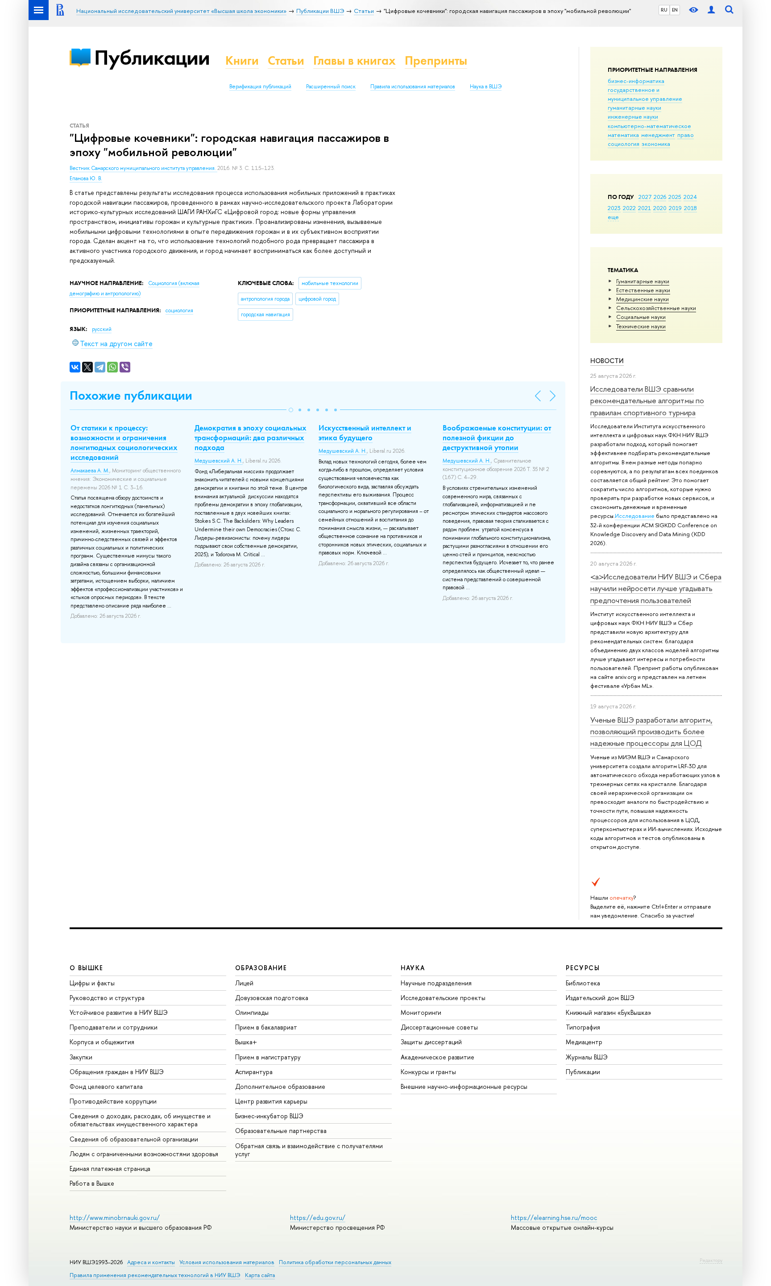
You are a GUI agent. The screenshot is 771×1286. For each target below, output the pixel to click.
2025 (674, 197)
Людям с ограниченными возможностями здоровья (144, 1154)
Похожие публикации (131, 395)
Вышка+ (246, 1042)
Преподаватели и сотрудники (114, 1027)
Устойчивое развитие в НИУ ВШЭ (119, 1012)
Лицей (244, 983)
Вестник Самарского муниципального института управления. (143, 168)
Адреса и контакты (151, 1262)
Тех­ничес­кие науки (641, 326)
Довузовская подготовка (271, 997)
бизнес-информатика (636, 81)
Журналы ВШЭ (587, 1057)
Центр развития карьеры (271, 1101)
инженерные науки (633, 116)
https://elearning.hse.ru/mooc (554, 1217)
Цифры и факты (92, 983)
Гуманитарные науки (642, 281)
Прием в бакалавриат (266, 1027)
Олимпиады (252, 1012)
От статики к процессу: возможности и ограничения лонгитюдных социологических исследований (124, 442)
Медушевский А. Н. (219, 460)
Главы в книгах (354, 60)
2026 (660, 197)
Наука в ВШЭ (486, 86)
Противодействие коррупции (113, 1101)
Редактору (711, 1260)
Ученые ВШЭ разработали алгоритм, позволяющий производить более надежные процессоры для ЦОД (651, 731)
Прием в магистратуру (268, 1057)
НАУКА (413, 967)
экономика (656, 144)
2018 (690, 208)
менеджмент (658, 135)
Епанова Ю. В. (86, 178)
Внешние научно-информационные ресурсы (464, 1086)
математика (623, 135)
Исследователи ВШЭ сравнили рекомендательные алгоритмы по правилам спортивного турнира (647, 401)
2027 (644, 197)
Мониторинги (421, 1012)
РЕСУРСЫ (583, 967)
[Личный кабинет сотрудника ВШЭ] (711, 10)
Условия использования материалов (226, 1262)
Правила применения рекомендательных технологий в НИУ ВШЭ (155, 1275)
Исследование (635, 516)
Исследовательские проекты (443, 997)
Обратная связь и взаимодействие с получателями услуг (309, 1149)
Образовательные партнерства (281, 1130)
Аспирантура (254, 1071)
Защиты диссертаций (431, 1042)
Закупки (81, 1057)
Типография (583, 1027)
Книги (242, 60)
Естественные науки (643, 290)
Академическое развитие (437, 1057)
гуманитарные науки (634, 107)
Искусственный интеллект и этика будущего (365, 432)
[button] (290, 409)
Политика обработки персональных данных (335, 1262)
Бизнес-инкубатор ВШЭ (269, 1116)
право (685, 135)
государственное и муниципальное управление (645, 94)
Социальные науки (641, 317)
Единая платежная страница (110, 1168)
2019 (675, 208)
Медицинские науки (642, 299)
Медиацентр (584, 1042)
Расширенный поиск (331, 86)
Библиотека (583, 983)
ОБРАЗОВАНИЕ (261, 967)
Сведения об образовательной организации (134, 1139)
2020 (660, 208)
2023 (614, 208)
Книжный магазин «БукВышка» (608, 1012)
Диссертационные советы (439, 1027)
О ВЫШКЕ (87, 967)
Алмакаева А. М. (89, 470)
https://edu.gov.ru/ (317, 1217)
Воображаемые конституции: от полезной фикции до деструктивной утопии (497, 437)
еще (613, 217)
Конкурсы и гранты (428, 1071)
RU (664, 10)
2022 (629, 208)
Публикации (152, 57)
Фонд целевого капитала (106, 1086)
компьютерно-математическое (649, 126)
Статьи (286, 60)
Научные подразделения (436, 983)
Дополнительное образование (280, 1086)
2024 (690, 197)
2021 (644, 208)
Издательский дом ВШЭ (600, 997)
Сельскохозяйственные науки (656, 308)
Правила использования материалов (412, 86)
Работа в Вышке (92, 1183)
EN (675, 10)
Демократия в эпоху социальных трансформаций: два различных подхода (251, 437)
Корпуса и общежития (102, 1042)
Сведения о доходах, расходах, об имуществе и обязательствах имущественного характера (140, 1120)
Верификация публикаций (260, 86)
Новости (607, 360)
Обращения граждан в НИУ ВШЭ (117, 1071)
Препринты (436, 60)
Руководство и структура (107, 997)
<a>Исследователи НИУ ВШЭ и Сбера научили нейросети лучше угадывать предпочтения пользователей (655, 588)
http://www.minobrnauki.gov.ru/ (115, 1217)
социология (623, 144)
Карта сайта (260, 1275)
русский (102, 329)
